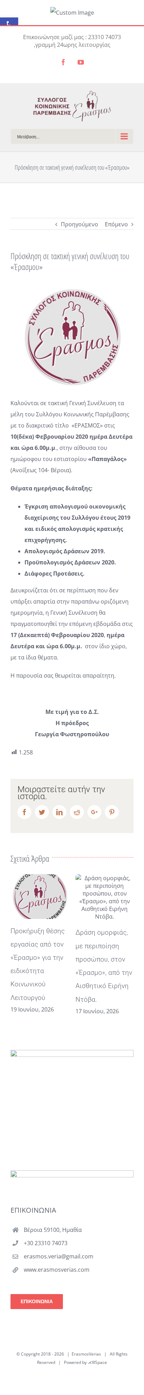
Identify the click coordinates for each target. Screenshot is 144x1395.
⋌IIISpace (97, 1362)
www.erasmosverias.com (56, 1269)
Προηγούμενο (79, 224)
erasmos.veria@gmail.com (58, 1256)
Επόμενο (116, 224)
